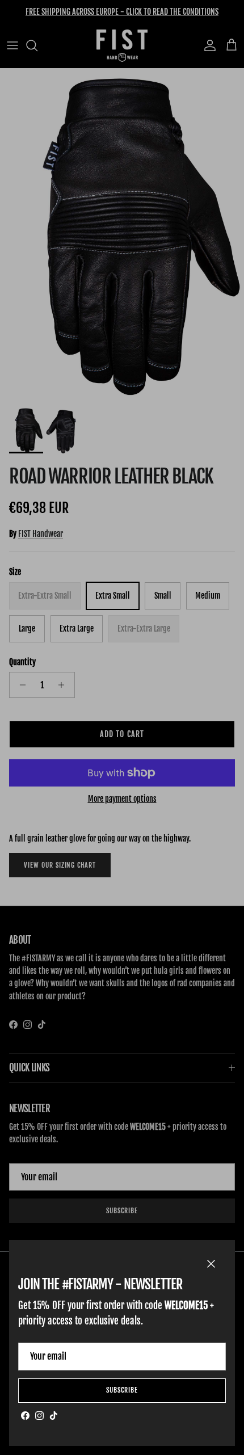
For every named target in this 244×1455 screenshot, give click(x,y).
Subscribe (122, 1390)
